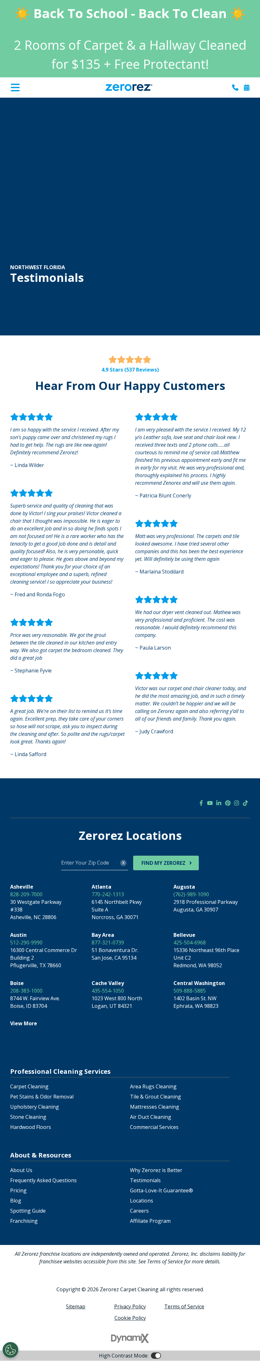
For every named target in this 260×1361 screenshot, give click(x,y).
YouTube (209, 803)
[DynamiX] (130, 1338)
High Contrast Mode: (30, 102)
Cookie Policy (130, 1318)
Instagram (236, 803)
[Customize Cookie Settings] (10, 1350)
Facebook (201, 803)
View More (23, 1023)
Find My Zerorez (163, 862)
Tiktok (245, 803)
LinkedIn (218, 803)
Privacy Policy (130, 1306)
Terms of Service (184, 1306)
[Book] (247, 87)
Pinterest (227, 803)
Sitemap (75, 1306)
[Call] (235, 87)
